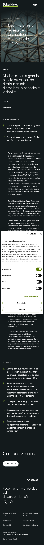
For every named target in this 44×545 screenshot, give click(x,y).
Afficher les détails (31, 296)
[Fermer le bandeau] (41, 233)
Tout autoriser (22, 303)
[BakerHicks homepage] (10, 5)
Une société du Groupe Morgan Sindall (15, 534)
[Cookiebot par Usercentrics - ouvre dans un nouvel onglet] (27, 234)
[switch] (39, 275)
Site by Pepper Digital (10, 539)
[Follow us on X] (11, 502)
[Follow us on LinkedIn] (5, 502)
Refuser (22, 309)
